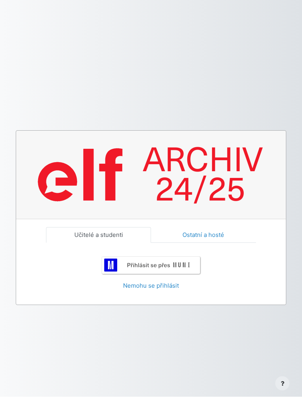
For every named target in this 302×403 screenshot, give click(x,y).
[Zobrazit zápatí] (282, 383)
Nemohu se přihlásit (151, 285)
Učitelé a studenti (98, 234)
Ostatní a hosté (203, 234)
